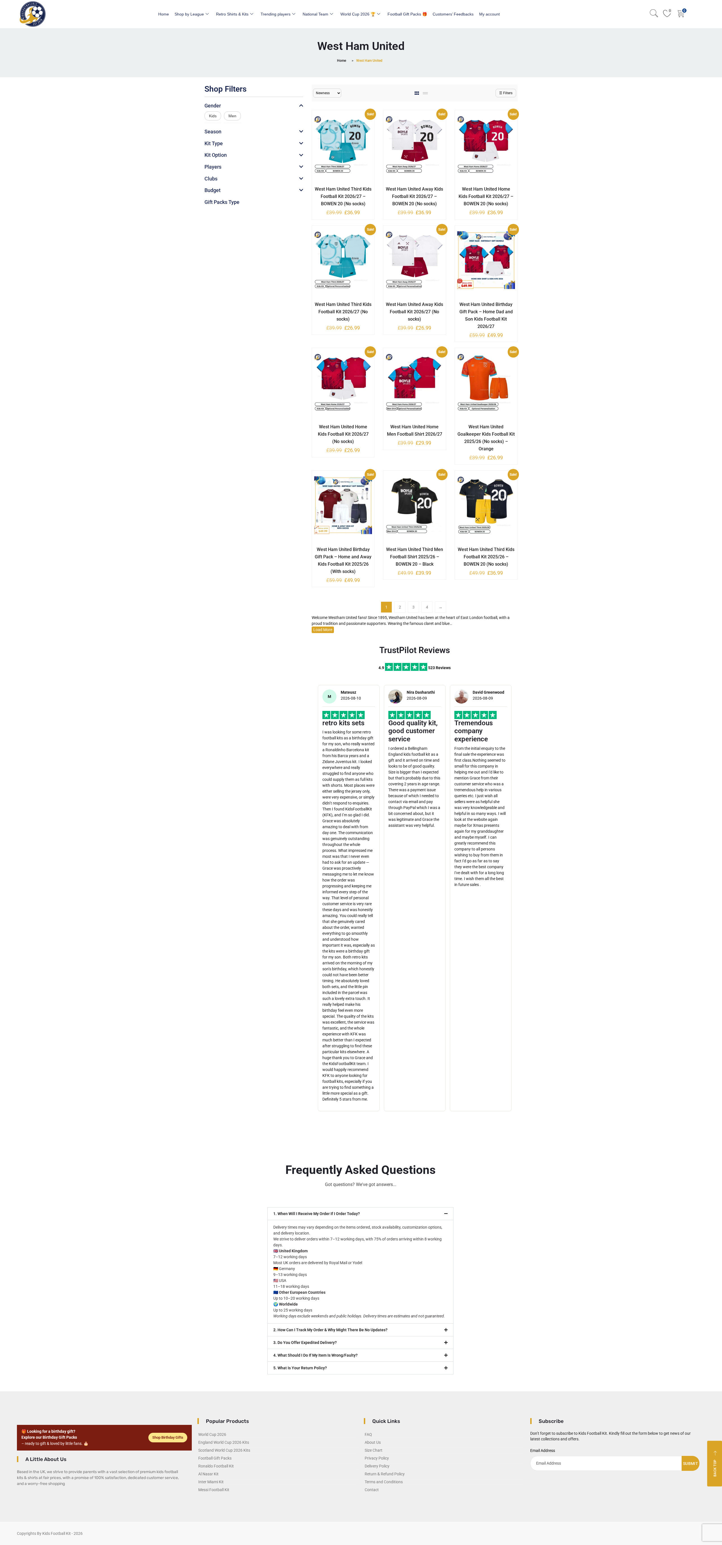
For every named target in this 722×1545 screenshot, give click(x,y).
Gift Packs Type (221, 202)
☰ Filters (505, 93)
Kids (213, 116)
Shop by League (189, 14)
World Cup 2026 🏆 (357, 14)
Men (232, 116)
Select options (339, 188)
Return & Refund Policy (385, 1474)
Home (163, 14)
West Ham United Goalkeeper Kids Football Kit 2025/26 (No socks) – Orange (486, 437)
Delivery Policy (377, 1466)
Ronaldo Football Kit (216, 1466)
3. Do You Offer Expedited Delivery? (305, 1342)
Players (212, 167)
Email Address (542, 1450)
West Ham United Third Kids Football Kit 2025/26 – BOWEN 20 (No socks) (486, 557)
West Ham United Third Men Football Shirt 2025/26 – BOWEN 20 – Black (414, 557)
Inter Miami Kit (211, 1482)
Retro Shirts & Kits (232, 14)
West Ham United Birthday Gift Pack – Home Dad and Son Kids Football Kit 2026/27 (486, 315)
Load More (322, 629)
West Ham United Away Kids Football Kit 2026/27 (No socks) (414, 312)
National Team (315, 14)
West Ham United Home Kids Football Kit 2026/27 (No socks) (343, 434)
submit (690, 1463)
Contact (372, 1489)
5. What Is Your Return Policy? (300, 1368)
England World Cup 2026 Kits (223, 1442)
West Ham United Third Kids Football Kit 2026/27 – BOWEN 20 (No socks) (343, 196)
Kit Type (213, 143)
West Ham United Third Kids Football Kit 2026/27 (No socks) (343, 312)
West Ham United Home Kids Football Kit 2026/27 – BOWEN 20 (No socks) (486, 196)
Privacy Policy (377, 1458)
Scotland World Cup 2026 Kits (224, 1450)
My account (489, 14)
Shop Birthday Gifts (167, 1437)
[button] (360, 1213)
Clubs (210, 179)
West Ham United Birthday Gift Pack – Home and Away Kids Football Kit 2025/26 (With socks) (343, 560)
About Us (373, 1442)
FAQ (368, 1434)
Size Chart (373, 1450)
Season (212, 132)
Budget (212, 190)
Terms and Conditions (384, 1482)
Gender (212, 106)
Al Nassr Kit (208, 1474)
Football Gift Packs (215, 1458)
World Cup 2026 (212, 1434)
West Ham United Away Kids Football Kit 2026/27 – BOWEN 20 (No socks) (414, 196)
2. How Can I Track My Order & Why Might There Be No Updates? (330, 1330)
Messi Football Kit (213, 1489)
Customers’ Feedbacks (453, 14)
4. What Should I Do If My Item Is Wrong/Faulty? (315, 1355)
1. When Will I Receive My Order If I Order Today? (316, 1213)
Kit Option (215, 155)
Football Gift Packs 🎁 (407, 14)
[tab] (417, 93)
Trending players (275, 14)
